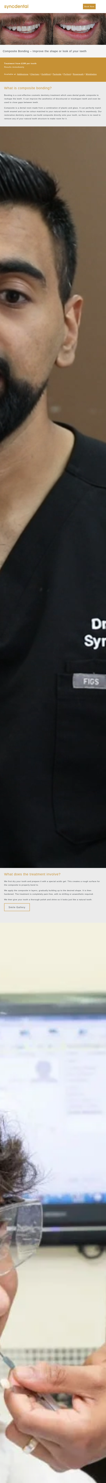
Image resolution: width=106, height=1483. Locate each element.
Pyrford (67, 74)
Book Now (89, 6)
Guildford (46, 74)
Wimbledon (91, 74)
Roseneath (78, 74)
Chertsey (34, 74)
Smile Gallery (17, 907)
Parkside (57, 74)
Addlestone (22, 74)
